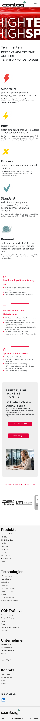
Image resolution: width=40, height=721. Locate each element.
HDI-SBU (4, 537)
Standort (4, 683)
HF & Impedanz (6, 576)
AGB (2, 718)
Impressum (34, 718)
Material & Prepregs (8, 588)
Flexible (4, 543)
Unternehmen (12, 640)
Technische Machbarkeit (9, 600)
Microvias (4, 585)
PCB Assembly (6, 558)
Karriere (4, 654)
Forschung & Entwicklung (10, 627)
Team (3, 680)
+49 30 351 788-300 (20, 424)
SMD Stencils (5, 555)
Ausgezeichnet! (6, 647)
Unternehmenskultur (8, 651)
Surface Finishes (7, 591)
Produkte (9, 529)
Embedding (5, 582)
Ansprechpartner (7, 677)
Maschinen (4, 630)
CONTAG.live (11, 610)
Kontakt (8, 670)
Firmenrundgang (7, 615)
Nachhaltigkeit (6, 660)
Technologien (12, 571)
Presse (3, 624)
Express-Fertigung (7, 618)
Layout (3, 561)
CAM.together (6, 674)
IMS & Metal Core (7, 540)
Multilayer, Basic (7, 534)
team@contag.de (18, 436)
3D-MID (3, 552)
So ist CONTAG (6, 644)
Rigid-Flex (4, 546)
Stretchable (5, 549)
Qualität (4, 594)
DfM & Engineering (7, 597)
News (3, 621)
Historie (3, 657)
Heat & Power (6, 579)
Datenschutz (17, 718)
